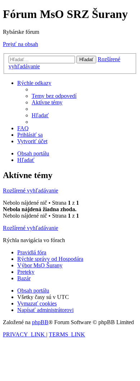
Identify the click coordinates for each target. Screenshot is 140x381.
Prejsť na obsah (20, 44)
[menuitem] (54, 96)
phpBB (40, 322)
